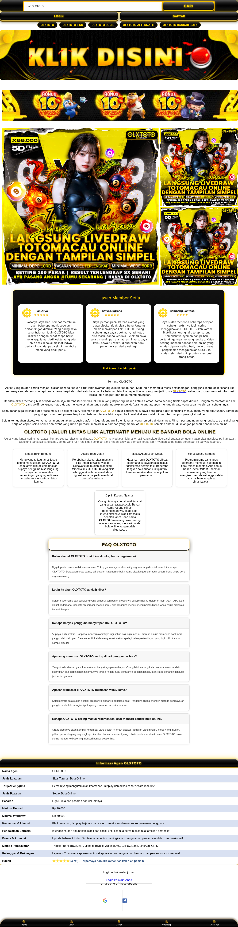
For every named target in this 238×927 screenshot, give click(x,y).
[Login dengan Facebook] (128, 900)
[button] (119, 880)
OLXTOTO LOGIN (102, 25)
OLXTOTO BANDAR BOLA (180, 25)
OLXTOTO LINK (73, 25)
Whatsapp (166, 924)
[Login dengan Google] (109, 900)
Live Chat (214, 924)
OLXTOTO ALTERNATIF (138, 25)
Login (71, 924)
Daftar (119, 924)
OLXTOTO (47, 25)
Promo (24, 924)
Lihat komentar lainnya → (119, 368)
